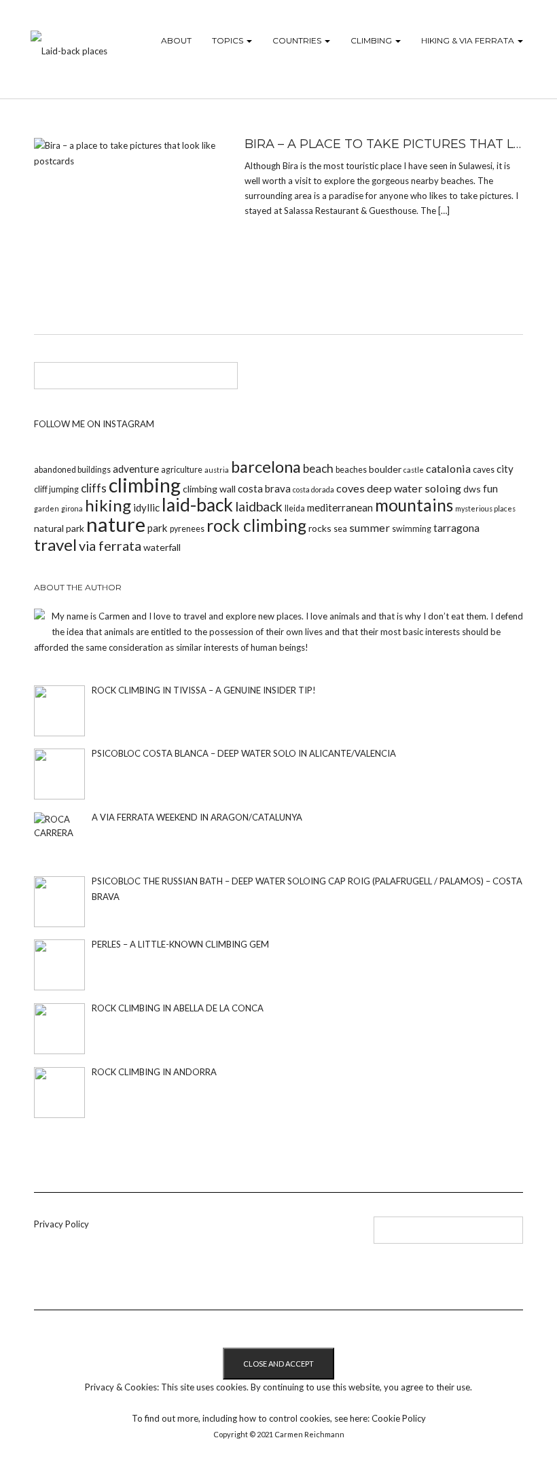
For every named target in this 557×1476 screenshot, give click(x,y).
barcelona (266, 466)
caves (484, 470)
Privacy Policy (61, 1224)
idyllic (146, 507)
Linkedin (212, 1235)
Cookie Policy (399, 1418)
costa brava (264, 488)
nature (115, 524)
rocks (319, 528)
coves (350, 488)
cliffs (94, 488)
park (157, 528)
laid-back (197, 505)
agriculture (181, 470)
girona (72, 508)
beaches (351, 470)
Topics (228, 40)
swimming (411, 529)
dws (472, 488)
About (176, 40)
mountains (414, 505)
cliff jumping (56, 489)
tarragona (456, 528)
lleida (295, 508)
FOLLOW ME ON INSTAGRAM (94, 423)
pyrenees (187, 529)
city (505, 469)
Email (279, 1235)
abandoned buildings (72, 470)
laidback (259, 506)
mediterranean (340, 507)
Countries (297, 40)
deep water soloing (414, 488)
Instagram (257, 1235)
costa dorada (313, 489)
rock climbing (256, 525)
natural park (59, 528)
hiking (108, 505)
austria (216, 469)
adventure (136, 469)
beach (318, 468)
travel (55, 544)
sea (340, 529)
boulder (385, 469)
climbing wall (209, 488)
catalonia (448, 468)
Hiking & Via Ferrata (468, 40)
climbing (145, 485)
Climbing (372, 40)
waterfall (162, 547)
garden (46, 508)
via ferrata (110, 545)
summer (369, 527)
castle (413, 469)
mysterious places (485, 508)
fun (490, 488)
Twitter (234, 1235)
